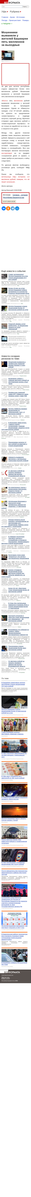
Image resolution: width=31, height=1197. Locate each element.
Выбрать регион (6, 978)
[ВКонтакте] (4, 208)
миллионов (18, 101)
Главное (5, 17)
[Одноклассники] (8, 208)
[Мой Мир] (17, 208)
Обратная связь (6, 977)
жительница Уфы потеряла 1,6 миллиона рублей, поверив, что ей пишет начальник (15, 179)
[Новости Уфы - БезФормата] (10, 2)
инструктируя (6, 153)
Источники (20, 17)
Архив (12, 17)
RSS (17, 980)
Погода (4, 20)
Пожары (25, 20)
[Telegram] (13, 208)
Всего (4, 101)
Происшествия (15, 20)
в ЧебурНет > (7, 24)
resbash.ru (7, 61)
